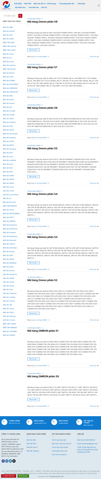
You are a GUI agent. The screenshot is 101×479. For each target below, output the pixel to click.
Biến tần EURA (8, 100)
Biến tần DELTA (8, 73)
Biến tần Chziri (8, 54)
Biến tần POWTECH (10, 229)
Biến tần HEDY (8, 119)
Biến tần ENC (8, 96)
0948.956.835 (9, 476)
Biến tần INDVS (8, 145)
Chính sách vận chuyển (60, 447)
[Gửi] (20, 16)
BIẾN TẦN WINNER (10, 328)
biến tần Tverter (9, 301)
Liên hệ (44, 7)
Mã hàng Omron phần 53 (42, 237)
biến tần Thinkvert (10, 293)
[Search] (99, 5)
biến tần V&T (7, 305)
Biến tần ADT (8, 35)
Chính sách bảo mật (59, 440)
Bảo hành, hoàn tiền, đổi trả (61, 444)
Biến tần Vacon (8, 309)
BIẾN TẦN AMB (8, 43)
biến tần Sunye (8, 286)
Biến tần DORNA (9, 81)
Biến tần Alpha (8, 39)
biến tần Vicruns (9, 320)
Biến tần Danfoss (9, 65)
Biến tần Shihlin (8, 259)
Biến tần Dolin (8, 77)
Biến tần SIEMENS (9, 263)
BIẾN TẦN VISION (9, 324)
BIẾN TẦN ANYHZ (9, 46)
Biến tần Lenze (8, 187)
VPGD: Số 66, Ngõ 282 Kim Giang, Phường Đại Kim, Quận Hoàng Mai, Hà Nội (87, 449)
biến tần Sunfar (8, 282)
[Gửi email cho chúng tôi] (14, 461)
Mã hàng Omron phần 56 (42, 107)
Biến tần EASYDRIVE (10, 84)
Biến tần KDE (8, 168)
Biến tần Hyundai (9, 138)
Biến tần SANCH (9, 244)
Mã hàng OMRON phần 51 (43, 330)
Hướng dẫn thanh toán (59, 451)
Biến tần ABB (8, 27)
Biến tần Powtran (9, 232)
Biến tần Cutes (8, 62)
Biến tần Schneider (10, 248)
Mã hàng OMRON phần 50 (43, 376)
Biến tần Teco (8, 290)
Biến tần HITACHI (9, 122)
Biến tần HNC (8, 126)
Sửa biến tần (34, 7)
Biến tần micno (8, 210)
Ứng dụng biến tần (66, 4)
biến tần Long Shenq (10, 195)
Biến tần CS (7, 58)
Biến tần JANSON (9, 160)
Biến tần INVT (8, 153)
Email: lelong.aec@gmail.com (87, 444)
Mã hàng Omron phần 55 (42, 148)
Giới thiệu (18, 4)
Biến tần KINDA (8, 183)
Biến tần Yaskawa (33, 451)
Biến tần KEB (7, 172)
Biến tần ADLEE (9, 31)
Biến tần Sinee (8, 267)
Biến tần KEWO (8, 176)
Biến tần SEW (8, 255)
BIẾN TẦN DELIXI (9, 69)
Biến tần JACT (8, 157)
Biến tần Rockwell (9, 240)
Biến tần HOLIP (8, 130)
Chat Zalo (24, 476)
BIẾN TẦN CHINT (9, 50)
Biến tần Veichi (8, 312)
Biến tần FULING (9, 111)
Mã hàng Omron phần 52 (42, 280)
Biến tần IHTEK (8, 141)
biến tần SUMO (8, 278)
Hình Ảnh (27, 4)
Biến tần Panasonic (10, 225)
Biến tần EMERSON (10, 88)
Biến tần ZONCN (9, 335)
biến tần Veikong (9, 316)
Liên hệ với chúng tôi (59, 454)
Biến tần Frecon (9, 103)
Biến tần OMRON (9, 221)
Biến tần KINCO (8, 179)
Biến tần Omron (32, 447)
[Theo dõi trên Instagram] (6, 461)
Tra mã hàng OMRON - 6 (35, 18)
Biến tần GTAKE (9, 115)
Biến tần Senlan (8, 251)
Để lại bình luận (94, 56)
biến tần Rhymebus (10, 236)
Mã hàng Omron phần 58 (42, 21)
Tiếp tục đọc (33, 50)
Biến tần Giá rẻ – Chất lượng (45, 4)
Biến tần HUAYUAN (10, 134)
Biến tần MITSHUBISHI (11, 213)
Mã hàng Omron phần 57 (42, 67)
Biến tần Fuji (7, 107)
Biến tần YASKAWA (10, 331)
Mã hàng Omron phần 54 (42, 193)
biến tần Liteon (8, 191)
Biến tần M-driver (9, 202)
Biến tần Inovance (9, 149)
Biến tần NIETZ (8, 217)
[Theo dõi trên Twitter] (10, 461)
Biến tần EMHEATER (10, 92)
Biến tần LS (7, 198)
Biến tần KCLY (8, 164)
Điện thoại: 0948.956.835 (86, 440)
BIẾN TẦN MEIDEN (10, 206)
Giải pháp (81, 4)
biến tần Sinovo (9, 271)
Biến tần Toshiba (9, 297)
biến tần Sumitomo (10, 274)
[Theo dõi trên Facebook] (3, 461)
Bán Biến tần (20, 7)
